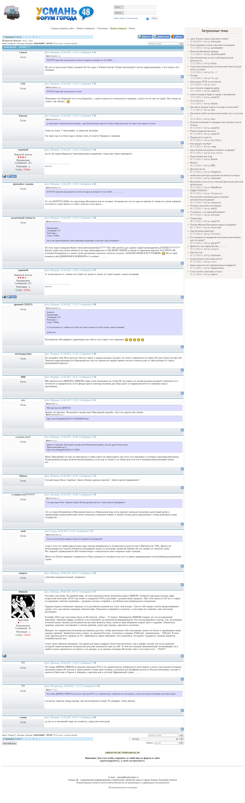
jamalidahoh (217, 47)
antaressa (216, 202)
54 (95, 494)
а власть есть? (23, 437)
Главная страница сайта (62, 28)
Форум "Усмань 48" (9, 43)
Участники (102, 28)
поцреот (23, 573)
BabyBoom (216, 187)
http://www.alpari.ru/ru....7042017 (149, 649)
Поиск (132, 28)
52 (95, 437)
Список (23, 52)
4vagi (213, 146)
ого (23, 400)
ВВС (213, 165)
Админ (30, 41)
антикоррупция (23, 354)
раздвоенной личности (23, 218)
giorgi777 (215, 242)
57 (95, 592)
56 (95, 573)
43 (95, 115)
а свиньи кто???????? (23, 494)
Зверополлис (217, 267)
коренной (23, 149)
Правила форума (118, 28)
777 (23, 663)
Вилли (214, 159)
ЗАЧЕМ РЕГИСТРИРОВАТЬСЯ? (122, 753)
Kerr (213, 118)
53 (95, 476)
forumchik (216, 227)
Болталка (21, 43)
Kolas (214, 63)
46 (95, 218)
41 (95, 52)
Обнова (23, 476)
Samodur (215, 214)
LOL (23, 83)
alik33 (214, 208)
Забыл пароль (120, 18)
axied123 (215, 90)
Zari (213, 109)
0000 (23, 377)
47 (95, 270)
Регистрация (132, 18)
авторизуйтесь (137, 761)
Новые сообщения (85, 28)
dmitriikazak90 (218, 54)
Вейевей (23, 592)
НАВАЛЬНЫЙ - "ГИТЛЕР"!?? (45, 43)
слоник (23, 717)
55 (92, 531)
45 (95, 184)
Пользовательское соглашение (122, 787)
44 (95, 149)
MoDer (24, 41)
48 (95, 304)
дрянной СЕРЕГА (23, 304)
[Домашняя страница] (12, 176)
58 (95, 663)
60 (95, 717)
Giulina (214, 103)
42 (95, 83)
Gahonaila (216, 41)
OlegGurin (216, 171)
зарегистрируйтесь (110, 761)
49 (95, 354)
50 (95, 377)
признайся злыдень (23, 184)
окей (23, 531)
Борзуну (23, 115)
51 (95, 400)
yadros (214, 274)
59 (98, 686)
